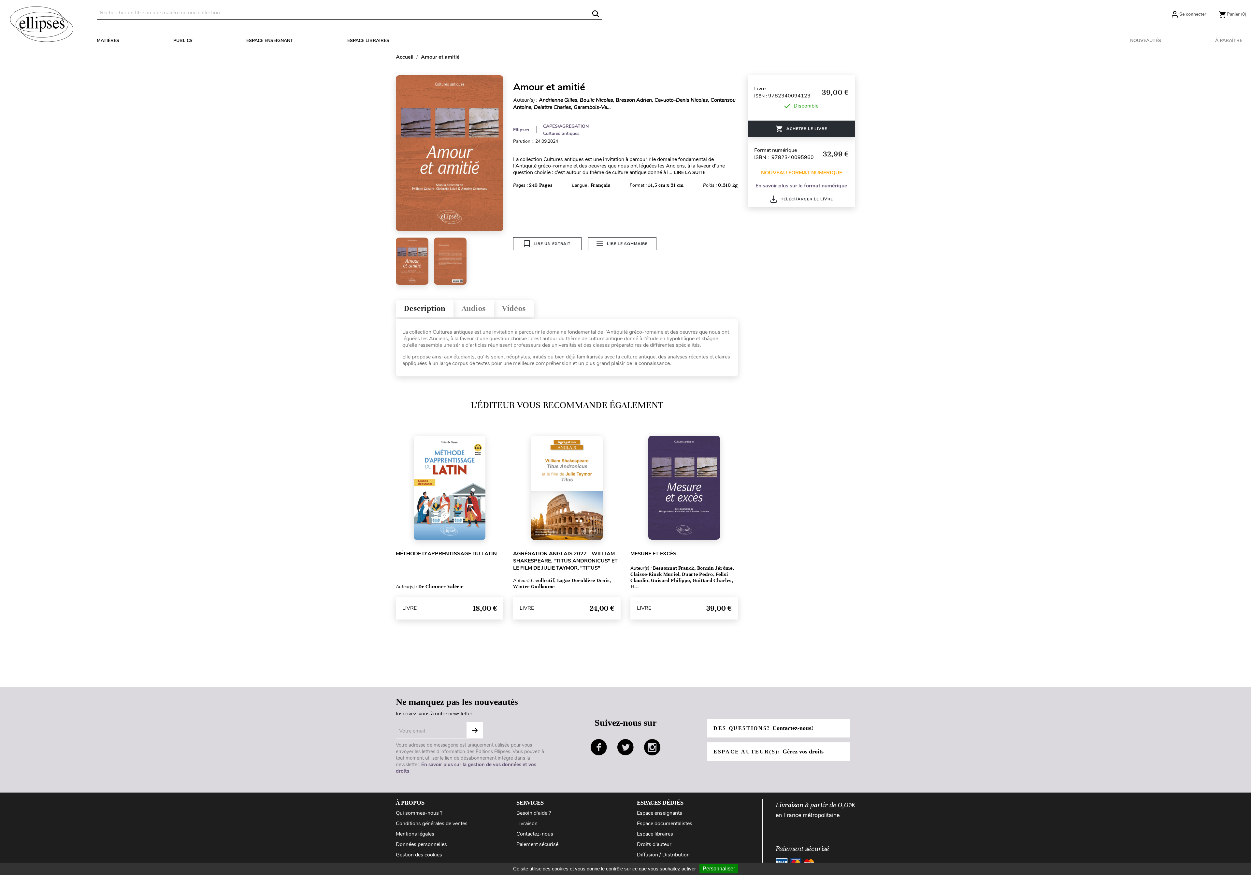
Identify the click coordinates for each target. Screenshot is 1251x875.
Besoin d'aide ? (533, 813)
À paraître (1228, 40)
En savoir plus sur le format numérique (801, 185)
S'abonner (475, 730)
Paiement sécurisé (537, 844)
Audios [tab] (474, 308)
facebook (599, 747)
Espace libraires (368, 40)
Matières (108, 40)
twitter (625, 747)
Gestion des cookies (419, 854)
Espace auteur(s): (768, 751)
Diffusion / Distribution (663, 854)
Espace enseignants (659, 813)
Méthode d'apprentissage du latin (446, 553)
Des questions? (763, 728)
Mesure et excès (653, 553)
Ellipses (521, 130)
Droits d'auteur (654, 844)
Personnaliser (719, 868)
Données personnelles (421, 844)
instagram (652, 747)
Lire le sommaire (627, 243)
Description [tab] (424, 308)
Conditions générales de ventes (431, 823)
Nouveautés (1145, 40)
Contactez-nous (534, 834)
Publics (183, 40)
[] (595, 13)
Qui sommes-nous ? (419, 813)
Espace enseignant (269, 40)
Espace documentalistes (664, 823)
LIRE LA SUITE (689, 172)
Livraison (527, 823)
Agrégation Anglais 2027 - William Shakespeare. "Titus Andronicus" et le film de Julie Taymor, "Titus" (565, 561)
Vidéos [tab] (514, 308)
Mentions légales (415, 834)
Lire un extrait (552, 243)
